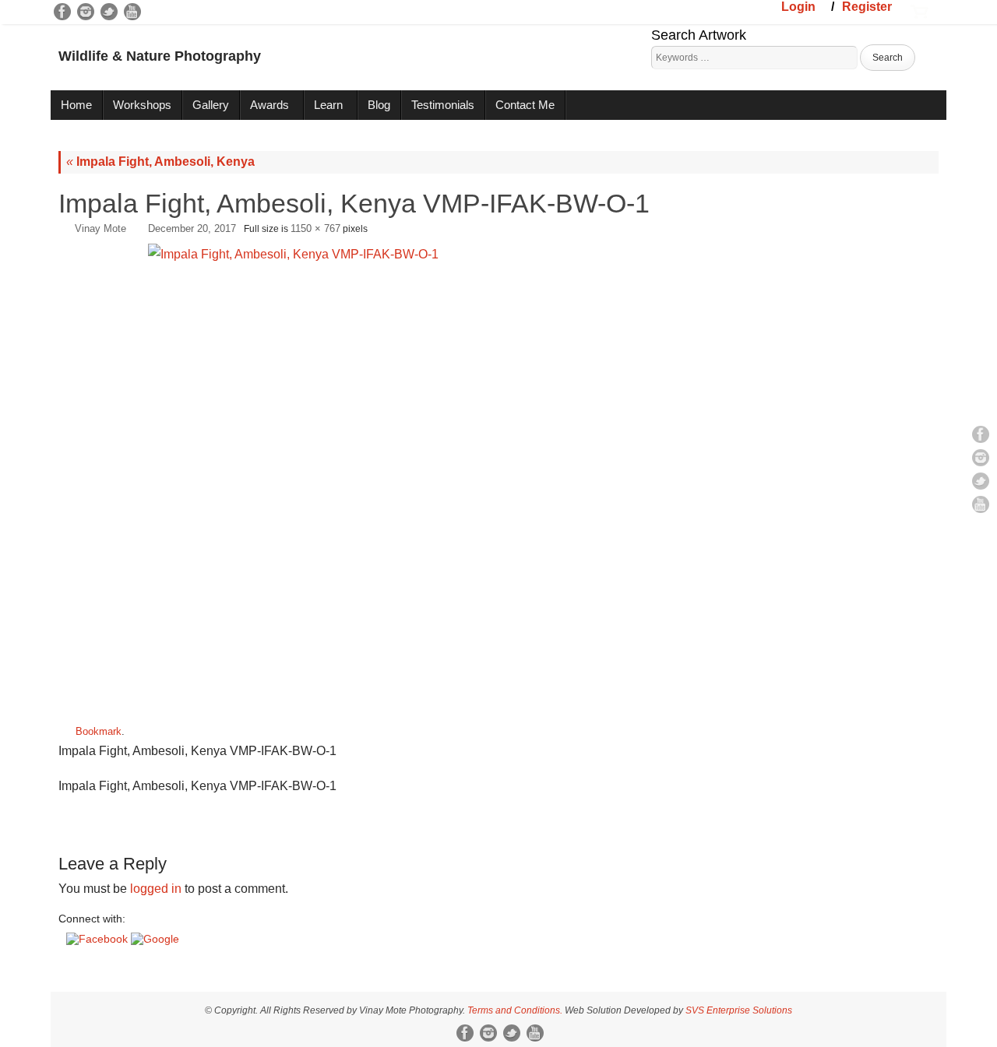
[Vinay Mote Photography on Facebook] (62, 11)
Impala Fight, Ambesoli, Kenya (160, 161)
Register (867, 6)
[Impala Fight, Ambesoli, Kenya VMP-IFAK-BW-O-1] (498, 477)
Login (798, 6)
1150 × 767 (315, 228)
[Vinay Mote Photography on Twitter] (109, 11)
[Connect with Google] (155, 939)
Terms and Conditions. (514, 1010)
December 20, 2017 (192, 228)
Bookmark (99, 731)
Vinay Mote (100, 228)
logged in (155, 888)
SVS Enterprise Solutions (738, 1010)
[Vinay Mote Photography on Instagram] (85, 11)
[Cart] (919, 10)
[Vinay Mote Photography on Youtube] (132, 11)
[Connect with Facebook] (98, 939)
